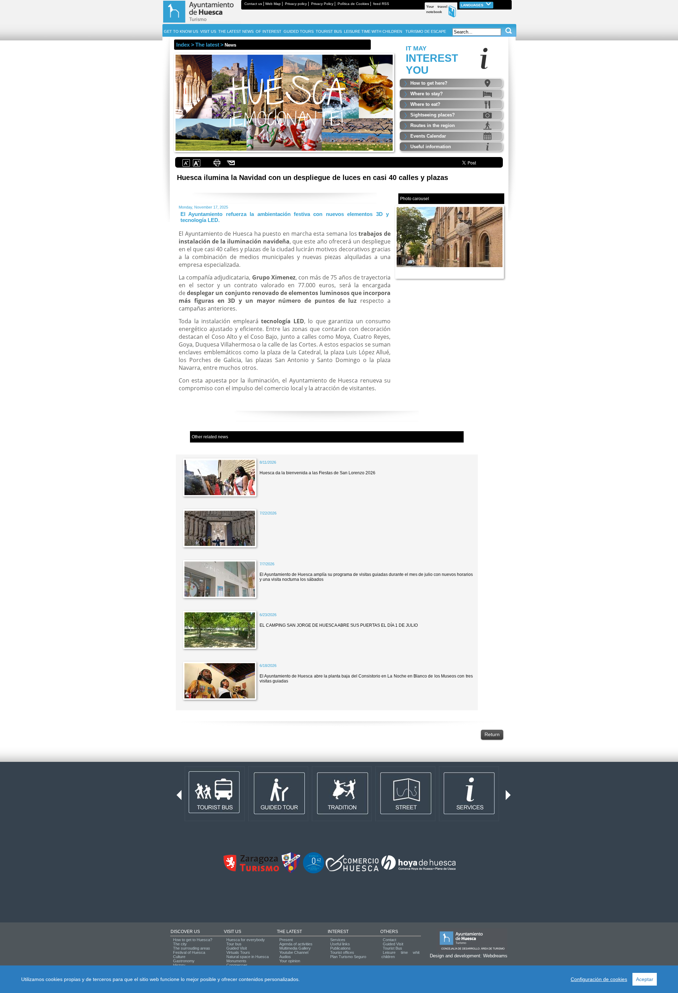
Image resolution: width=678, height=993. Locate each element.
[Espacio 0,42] (313, 871)
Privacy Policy (322, 4)
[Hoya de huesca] (418, 869)
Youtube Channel (293, 952)
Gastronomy (184, 961)
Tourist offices (342, 952)
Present (286, 940)
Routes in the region (432, 125)
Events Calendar (428, 136)
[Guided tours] (278, 819)
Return (492, 734)
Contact (389, 940)
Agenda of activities (296, 944)
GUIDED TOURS (299, 31)
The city (180, 944)
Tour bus (234, 944)
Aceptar (644, 979)
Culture (179, 957)
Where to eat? (425, 104)
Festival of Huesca (189, 952)
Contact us (253, 4)
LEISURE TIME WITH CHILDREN (373, 31)
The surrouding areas (191, 948)
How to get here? (428, 83)
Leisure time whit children (400, 954)
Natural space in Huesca (247, 957)
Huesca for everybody (245, 940)
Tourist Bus (392, 948)
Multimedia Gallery (295, 948)
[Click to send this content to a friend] (231, 166)
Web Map (273, 4)
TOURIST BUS (329, 31)
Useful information (430, 146)
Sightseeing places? (432, 115)
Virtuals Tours (238, 952)
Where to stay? (426, 93)
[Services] (469, 819)
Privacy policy (296, 4)
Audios (285, 957)
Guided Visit (236, 948)
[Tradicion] (342, 819)
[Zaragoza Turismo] (251, 869)
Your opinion (289, 961)
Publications (340, 948)
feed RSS (381, 4)
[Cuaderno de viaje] (508, 4)
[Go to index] (201, 22)
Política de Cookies (353, 4)
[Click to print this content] (216, 166)
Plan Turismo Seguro (348, 957)
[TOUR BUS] (215, 819)
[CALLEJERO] (405, 819)
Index (183, 45)
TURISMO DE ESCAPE (425, 31)
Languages (472, 5)
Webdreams (495, 955)
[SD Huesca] (291, 871)
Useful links (340, 944)
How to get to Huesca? (192, 940)
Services (337, 940)
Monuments (236, 961)
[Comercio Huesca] (352, 869)
